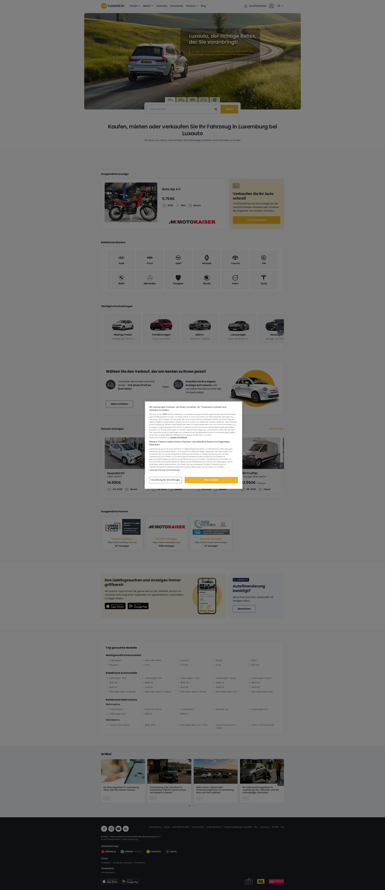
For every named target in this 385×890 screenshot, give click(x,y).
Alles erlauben (211, 480)
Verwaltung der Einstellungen (165, 480)
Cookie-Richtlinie (178, 437)
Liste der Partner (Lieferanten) (164, 470)
